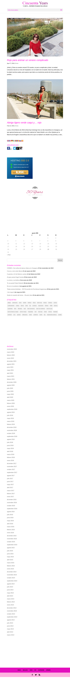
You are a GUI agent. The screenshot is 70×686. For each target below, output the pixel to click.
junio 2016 (10, 517)
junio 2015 (10, 553)
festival (46, 305)
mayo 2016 (10, 520)
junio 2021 (10, 367)
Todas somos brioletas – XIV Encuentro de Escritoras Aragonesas (27, 289)
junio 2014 (10, 590)
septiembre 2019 (12, 409)
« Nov (9, 255)
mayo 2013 (10, 629)
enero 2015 (10, 569)
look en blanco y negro (13, 311)
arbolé (24, 302)
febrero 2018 (11, 457)
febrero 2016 (11, 529)
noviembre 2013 (12, 611)
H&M (51, 305)
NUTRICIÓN (41, 670)
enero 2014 (10, 605)
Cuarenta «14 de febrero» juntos (17, 274)
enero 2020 (10, 406)
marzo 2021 (10, 376)
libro (15, 308)
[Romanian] (18, 140)
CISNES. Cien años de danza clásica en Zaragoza (22, 268)
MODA (19, 670)
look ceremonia (31, 308)
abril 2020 (10, 397)
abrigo (9, 302)
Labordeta (10, 308)
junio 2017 (10, 481)
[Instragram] (20, 149)
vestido (60, 314)
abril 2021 (10, 373)
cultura (17, 305)
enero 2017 (10, 496)
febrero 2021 (11, 379)
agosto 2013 (11, 620)
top (44, 314)
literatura (20, 308)
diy (30, 305)
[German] (12, 140)
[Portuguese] (16, 140)
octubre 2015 (11, 541)
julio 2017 (10, 478)
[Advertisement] (35, 218)
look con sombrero (40, 308)
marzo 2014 (10, 599)
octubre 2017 (11, 469)
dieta (26, 305)
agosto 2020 (11, 385)
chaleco (50, 302)
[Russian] (20, 140)
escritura (35, 305)
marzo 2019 (10, 421)
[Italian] (14, 140)
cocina (55, 302)
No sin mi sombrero (13, 286)
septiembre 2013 (12, 617)
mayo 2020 (10, 394)
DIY (35, 670)
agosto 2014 (11, 584)
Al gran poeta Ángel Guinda (15, 277)
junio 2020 (10, 391)
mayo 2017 (10, 484)
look (25, 308)
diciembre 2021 (11, 361)
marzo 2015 (10, 562)
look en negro (23, 311)
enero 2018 (10, 460)
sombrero (35, 314)
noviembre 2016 (12, 502)
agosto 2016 (11, 511)
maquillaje (30, 311)
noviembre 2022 (12, 349)
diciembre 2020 (11, 382)
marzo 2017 (10, 490)
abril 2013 (10, 632)
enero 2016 (10, 532)
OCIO (31, 670)
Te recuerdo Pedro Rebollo (15, 283)
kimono (55, 305)
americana (14, 302)
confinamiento (11, 305)
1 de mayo (10, 292)
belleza (29, 302)
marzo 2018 (10, 454)
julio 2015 (10, 550)
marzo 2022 (10, 352)
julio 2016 (10, 514)
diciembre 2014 (11, 572)
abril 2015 (10, 559)
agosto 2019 (11, 412)
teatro (41, 314)
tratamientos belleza (52, 314)
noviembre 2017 (12, 466)
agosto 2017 (11, 475)
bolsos (45, 302)
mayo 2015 (10, 556)
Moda (16, 63)
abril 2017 (10, 487)
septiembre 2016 (12, 508)
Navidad (55, 311)
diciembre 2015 (11, 535)
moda (45, 311)
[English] (8, 140)
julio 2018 (10, 442)
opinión (19, 314)
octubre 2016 (11, 505)
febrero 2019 (11, 424)
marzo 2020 (10, 400)
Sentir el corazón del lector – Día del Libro (19, 295)
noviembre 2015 (12, 538)
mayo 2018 (10, 448)
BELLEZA (25, 670)
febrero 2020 (11, 403)
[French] (10, 140)
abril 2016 (10, 523)
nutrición (10, 314)
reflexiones (24, 314)
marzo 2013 (10, 635)
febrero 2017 (11, 493)
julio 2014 (10, 587)
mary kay (40, 311)
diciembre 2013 (11, 608)
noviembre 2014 (12, 574)
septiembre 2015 (12, 544)
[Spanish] (22, 140)
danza (22, 305)
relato (30, 314)
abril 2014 (10, 596)
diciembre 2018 (11, 427)
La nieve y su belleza (13, 280)
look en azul (49, 308)
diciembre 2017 (11, 463)
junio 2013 (10, 626)
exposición (40, 305)
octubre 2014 (11, 577)
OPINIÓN (48, 670)
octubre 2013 (11, 614)
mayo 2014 (10, 593)
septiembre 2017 (12, 472)
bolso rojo (39, 302)
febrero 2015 (11, 566)
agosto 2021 (11, 364)
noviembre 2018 (12, 430)
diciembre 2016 (11, 499)
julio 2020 (10, 388)
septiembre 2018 (12, 436)
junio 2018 (10, 445)
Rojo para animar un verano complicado (27, 60)
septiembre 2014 (12, 581)
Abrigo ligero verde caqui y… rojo (24, 122)
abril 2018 (10, 451)
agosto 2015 (11, 547)
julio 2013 (10, 623)
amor (20, 302)
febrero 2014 (11, 602)
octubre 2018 (11, 433)
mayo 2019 (10, 418)
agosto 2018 (11, 439)
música (50, 311)
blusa (34, 302)
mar (35, 311)
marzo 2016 (10, 526)
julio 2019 (10, 415)
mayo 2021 (10, 370)
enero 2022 (10, 358)
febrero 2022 (11, 355)
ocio (14, 314)
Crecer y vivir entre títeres (14, 271)
